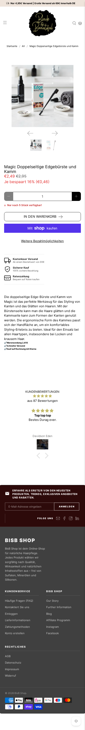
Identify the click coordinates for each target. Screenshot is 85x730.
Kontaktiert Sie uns (17, 607)
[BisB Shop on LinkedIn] (77, 518)
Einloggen (11, 613)
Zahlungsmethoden (17, 626)
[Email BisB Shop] (58, 518)
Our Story (52, 600)
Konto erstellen (15, 633)
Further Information (58, 607)
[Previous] (30, 133)
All (23, 46)
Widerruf (10, 675)
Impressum (12, 669)
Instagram (52, 626)
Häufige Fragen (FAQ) (19, 600)
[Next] (55, 133)
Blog (49, 613)
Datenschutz (13, 662)
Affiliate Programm (58, 620)
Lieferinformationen (17, 620)
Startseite (12, 46)
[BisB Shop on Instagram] (71, 518)
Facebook (52, 633)
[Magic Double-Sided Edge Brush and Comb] (42, 96)
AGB (8, 656)
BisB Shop (20, 540)
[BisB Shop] (42, 23)
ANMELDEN (66, 506)
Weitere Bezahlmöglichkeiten (42, 241)
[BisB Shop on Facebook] (64, 518)
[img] (42, 396)
